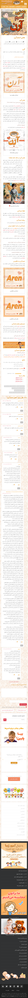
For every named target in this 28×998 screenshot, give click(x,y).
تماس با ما (7, 990)
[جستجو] (7, 7)
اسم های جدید (22, 829)
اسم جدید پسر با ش (23, 956)
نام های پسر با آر (16, 106)
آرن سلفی (23, 127)
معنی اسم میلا (24, 944)
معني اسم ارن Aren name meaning (18, 388)
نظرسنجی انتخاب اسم (18, 877)
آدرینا (21, 338)
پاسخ (21, 410)
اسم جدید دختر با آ (23, 947)
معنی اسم (17, 43)
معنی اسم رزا (21, 882)
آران (14, 109)
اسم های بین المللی (21, 823)
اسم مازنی (23, 817)
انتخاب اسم (8, 62)
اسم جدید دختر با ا (23, 941)
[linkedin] (2, 986)
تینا (20, 756)
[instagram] (4, 7)
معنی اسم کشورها (21, 826)
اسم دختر (18, 6)
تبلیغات (13, 990)
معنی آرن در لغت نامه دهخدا (19, 390)
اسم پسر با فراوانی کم (20, 386)
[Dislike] (17, 407)
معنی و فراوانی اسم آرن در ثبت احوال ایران (17, 392)
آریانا (24, 338)
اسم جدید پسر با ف (23, 953)
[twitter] (6, 986)
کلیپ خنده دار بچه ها (10, 935)
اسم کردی (23, 811)
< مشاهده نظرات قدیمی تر (14, 681)
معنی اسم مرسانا (20, 885)
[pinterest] (10, 986)
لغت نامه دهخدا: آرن (18, 366)
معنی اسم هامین (19, 379)
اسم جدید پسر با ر (23, 961)
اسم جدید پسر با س (23, 959)
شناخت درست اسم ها (18, 180)
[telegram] (17, 986)
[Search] (4, 719)
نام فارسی (13, 41)
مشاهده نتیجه (14, 764)
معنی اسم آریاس (18, 381)
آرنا (19, 330)
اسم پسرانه (11, 231)
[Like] (21, 407)
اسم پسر (24, 6)
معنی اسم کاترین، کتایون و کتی (21, 950)
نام (26, 698)
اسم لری (23, 814)
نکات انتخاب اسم (21, 805)
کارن (21, 326)
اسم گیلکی (22, 820)
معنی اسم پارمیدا (20, 879)
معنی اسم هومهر (19, 377)
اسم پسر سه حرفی (11, 355)
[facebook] (14, 986)
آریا (19, 109)
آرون (18, 326)
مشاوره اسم (12, 6)
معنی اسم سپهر (19, 874)
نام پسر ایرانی (12, 43)
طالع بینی (23, 831)
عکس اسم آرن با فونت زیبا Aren (10, 386)
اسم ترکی (23, 808)
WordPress (3, 996)
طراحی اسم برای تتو (21, 834)
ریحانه (16, 338)
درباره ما (18, 990)
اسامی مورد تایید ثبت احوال (8, 230)
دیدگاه (25, 687)
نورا (18, 338)
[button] (2, 759)
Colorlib (12, 996)
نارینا (19, 759)
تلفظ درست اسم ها (16, 217)
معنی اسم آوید (24, 967)
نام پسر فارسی (6, 43)
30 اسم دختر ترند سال (22, 964)
